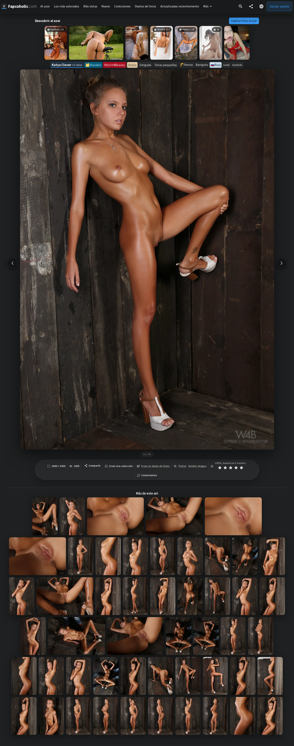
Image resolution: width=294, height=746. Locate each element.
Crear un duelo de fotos (155, 466)
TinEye (182, 466)
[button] (261, 6)
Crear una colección (121, 466)
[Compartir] (251, 6)
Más (206, 6)
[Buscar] (240, 6)
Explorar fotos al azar (244, 21)
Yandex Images (197, 466)
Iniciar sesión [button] (279, 6)
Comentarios (149, 475)
